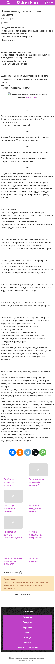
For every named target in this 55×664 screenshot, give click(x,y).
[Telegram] (27, 452)
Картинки (28, 627)
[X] (35, 452)
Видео (27, 632)
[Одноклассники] (19, 452)
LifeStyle (27, 637)
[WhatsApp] (42, 452)
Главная (27, 617)
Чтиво (5, 23)
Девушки (27, 622)
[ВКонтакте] (12, 452)
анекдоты (31, 97)
